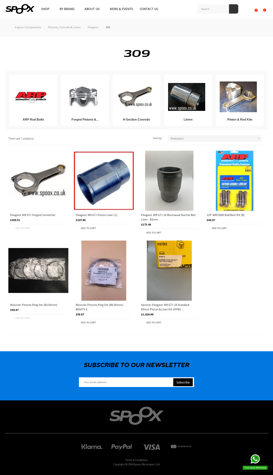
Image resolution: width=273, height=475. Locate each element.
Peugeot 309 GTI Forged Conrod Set (33, 215)
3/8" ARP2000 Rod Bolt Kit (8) (225, 215)
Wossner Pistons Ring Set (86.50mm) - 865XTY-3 (100, 307)
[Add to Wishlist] (55, 228)
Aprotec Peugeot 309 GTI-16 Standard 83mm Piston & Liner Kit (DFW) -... (165, 307)
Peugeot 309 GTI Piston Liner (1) (96, 215)
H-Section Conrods (136, 119)
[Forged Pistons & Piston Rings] (83, 97)
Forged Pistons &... (85, 119)
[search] (233, 9)
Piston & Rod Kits (239, 119)
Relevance (215, 138)
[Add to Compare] (62, 228)
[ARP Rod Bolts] (31, 97)
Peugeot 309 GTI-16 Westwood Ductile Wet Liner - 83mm (168, 217)
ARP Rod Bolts (33, 119)
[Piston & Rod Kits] (238, 97)
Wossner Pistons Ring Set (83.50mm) (33, 305)
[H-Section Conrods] (135, 97)
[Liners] (186, 97)
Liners (188, 119)
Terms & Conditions (136, 460)
